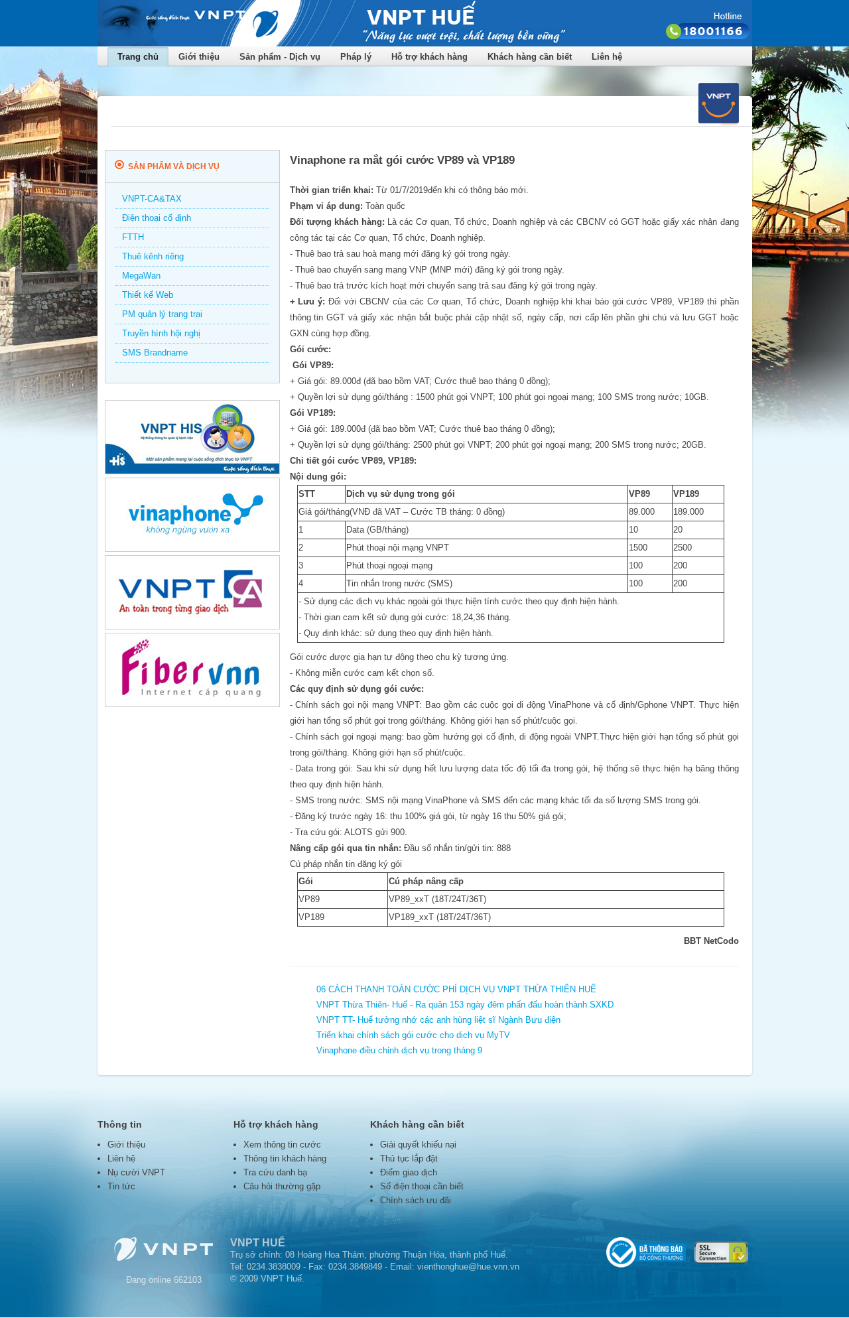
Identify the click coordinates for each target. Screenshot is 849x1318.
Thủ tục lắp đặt (409, 1158)
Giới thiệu (126, 1145)
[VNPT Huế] (425, 43)
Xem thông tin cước (282, 1145)
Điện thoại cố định (156, 218)
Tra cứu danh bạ (275, 1172)
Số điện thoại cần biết (422, 1186)
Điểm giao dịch (408, 1172)
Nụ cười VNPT (136, 1172)
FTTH (133, 237)
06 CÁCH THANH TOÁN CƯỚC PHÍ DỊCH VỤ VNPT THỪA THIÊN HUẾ (456, 989)
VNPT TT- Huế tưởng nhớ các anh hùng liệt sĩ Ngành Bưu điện (438, 1020)
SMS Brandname (155, 353)
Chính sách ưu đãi (415, 1200)
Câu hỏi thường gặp (281, 1186)
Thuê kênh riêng (153, 256)
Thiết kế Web (147, 295)
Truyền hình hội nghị (161, 333)
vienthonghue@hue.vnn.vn (468, 1267)
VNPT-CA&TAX (152, 199)
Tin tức (121, 1186)
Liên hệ (607, 57)
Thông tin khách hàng (284, 1158)
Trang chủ (138, 57)
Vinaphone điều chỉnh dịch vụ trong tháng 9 (399, 1050)
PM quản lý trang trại (162, 314)
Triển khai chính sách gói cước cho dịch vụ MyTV (413, 1035)
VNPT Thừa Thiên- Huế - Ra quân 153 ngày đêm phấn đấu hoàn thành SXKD (465, 1005)
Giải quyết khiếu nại (418, 1145)
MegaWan (141, 276)
